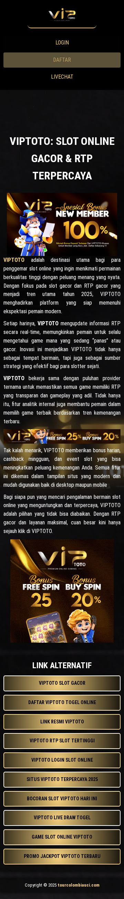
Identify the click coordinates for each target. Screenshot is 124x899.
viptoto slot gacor (62, 683)
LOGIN (62, 42)
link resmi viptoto (62, 721)
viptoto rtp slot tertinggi (62, 740)
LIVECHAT (62, 76)
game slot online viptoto (62, 837)
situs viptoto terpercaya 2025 (62, 779)
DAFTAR (62, 60)
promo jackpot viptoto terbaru (62, 856)
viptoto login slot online (62, 760)
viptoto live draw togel (62, 817)
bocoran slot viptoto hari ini (62, 798)
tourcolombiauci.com (79, 885)
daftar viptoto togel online (62, 702)
